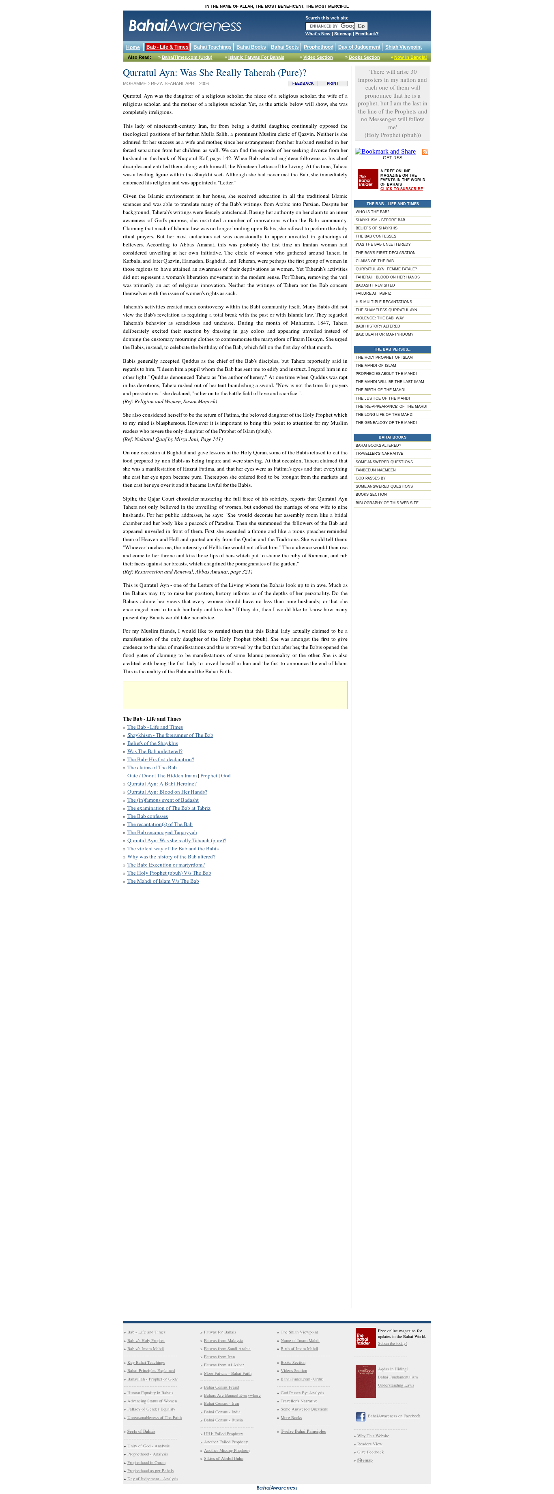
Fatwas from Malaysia (223, 1340)
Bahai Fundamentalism (398, 1377)
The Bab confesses (147, 816)
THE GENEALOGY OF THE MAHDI (386, 423)
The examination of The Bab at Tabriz (168, 807)
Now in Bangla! (410, 57)
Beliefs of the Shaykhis (152, 743)
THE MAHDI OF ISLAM (376, 366)
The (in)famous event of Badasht (163, 799)
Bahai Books (251, 47)
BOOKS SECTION (371, 494)
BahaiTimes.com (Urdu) (187, 57)
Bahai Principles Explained (151, 1370)
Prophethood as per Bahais (150, 1470)
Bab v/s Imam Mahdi (145, 1348)
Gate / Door (140, 775)
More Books (291, 1417)
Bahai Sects (285, 47)
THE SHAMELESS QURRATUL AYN (386, 310)
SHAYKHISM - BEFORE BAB (380, 220)
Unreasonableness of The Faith (154, 1417)
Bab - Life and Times (146, 1332)
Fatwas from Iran (219, 1356)
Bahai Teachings (212, 47)
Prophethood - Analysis (147, 1454)
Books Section (364, 57)
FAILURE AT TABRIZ (373, 293)
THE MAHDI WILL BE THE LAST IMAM (390, 382)
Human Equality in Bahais (150, 1393)
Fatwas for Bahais (220, 1332)
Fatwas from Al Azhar (224, 1365)
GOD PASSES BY (371, 478)
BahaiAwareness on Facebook (394, 1416)
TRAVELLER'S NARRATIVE (379, 454)
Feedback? (367, 33)
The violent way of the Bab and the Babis (173, 848)
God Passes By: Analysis (302, 1393)
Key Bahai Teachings (146, 1362)
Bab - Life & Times (167, 47)
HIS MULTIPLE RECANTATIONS (384, 302)
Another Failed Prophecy (226, 1442)
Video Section (318, 57)
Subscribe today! (392, 1343)
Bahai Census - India (222, 1412)
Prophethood (318, 47)
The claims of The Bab (152, 767)
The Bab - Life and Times (155, 726)
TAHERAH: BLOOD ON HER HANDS (388, 277)
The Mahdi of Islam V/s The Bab (163, 880)
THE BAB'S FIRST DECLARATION (386, 253)
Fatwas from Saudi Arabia (227, 1348)
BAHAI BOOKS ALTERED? (378, 445)
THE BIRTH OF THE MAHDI (381, 390)
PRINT (333, 83)
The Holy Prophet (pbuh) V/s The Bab (169, 872)
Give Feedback (370, 1452)
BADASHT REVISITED (375, 285)
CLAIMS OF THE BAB (375, 261)
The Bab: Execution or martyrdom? (166, 864)
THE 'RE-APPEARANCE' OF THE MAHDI (391, 407)
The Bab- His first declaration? (160, 759)
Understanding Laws (396, 1385)
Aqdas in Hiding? (393, 1369)
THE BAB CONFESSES (376, 236)
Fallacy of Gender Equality (151, 1409)
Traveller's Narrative (299, 1401)
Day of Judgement (359, 47)
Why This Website (373, 1435)
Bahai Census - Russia (223, 1420)
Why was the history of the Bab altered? (171, 856)
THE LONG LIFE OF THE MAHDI (385, 415)
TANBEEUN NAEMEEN (376, 470)
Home (133, 47)
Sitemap (343, 33)
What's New (318, 33)
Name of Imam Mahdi (300, 1340)
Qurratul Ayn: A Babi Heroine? (162, 783)
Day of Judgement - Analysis (152, 1478)
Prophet (208, 775)
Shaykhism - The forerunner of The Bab (170, 734)
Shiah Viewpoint (403, 47)
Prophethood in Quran (146, 1462)
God (226, 775)
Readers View (369, 1444)
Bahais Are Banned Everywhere (232, 1395)
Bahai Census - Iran (221, 1403)
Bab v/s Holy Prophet (146, 1340)
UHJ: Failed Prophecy (223, 1433)
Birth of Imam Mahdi (299, 1348)
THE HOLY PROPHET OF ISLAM (384, 357)
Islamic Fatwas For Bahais (256, 57)
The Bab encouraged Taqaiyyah (162, 832)
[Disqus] (235, 999)
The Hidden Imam (177, 775)
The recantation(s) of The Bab (160, 824)
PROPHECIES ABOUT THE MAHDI (386, 374)
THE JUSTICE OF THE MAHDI (383, 398)
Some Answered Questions (304, 1409)
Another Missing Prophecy (227, 1450)
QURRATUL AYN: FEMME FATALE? (386, 269)
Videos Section (294, 1370)
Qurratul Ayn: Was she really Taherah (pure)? (176, 840)
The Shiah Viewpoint (299, 1332)
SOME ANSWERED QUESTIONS (384, 462)
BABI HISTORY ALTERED (378, 326)
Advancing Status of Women (152, 1401)
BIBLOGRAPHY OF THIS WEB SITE (387, 503)
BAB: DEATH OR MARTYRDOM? (384, 334)
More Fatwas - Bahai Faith (227, 1373)
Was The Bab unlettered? (155, 751)
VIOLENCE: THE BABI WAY (380, 318)
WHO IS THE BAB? (372, 212)
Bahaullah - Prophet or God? (152, 1379)
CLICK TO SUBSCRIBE (401, 189)
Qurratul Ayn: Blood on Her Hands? (167, 791)
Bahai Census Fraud (221, 1387)
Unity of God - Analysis (148, 1446)
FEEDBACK (303, 83)
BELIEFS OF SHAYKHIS (376, 228)
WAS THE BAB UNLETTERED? (383, 244)
